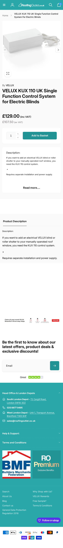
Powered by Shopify (39, 543)
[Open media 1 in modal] (31, 50)
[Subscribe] (54, 365)
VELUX (8, 85)
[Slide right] (58, 49)
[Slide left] (4, 49)
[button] (4, 5)
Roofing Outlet (28, 543)
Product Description (15, 221)
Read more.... (31, 187)
